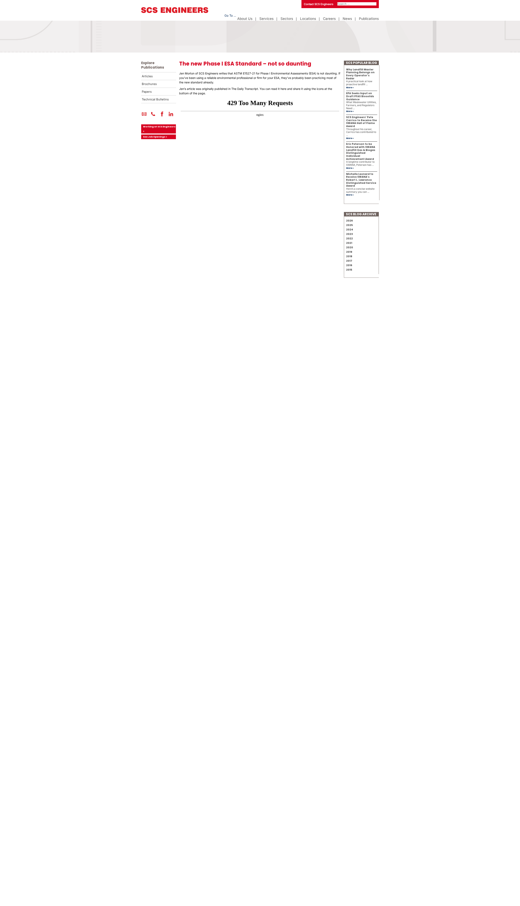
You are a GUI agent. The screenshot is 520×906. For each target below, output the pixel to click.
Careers (329, 18)
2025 (349, 225)
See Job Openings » (155, 136)
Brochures (149, 84)
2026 (349, 220)
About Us (244, 18)
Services (266, 18)
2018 (349, 256)
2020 (349, 247)
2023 (349, 234)
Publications (369, 18)
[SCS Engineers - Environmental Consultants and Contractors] (174, 12)
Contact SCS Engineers (318, 4)
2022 (349, 238)
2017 (349, 261)
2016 (349, 265)
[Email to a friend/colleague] (144, 115)
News (347, 18)
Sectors (287, 18)
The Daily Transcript (244, 88)
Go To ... (230, 15)
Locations (308, 18)
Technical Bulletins (155, 99)
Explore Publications (152, 65)
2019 (349, 252)
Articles (147, 76)
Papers (147, 92)
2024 (349, 229)
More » (350, 87)
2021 (349, 243)
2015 (349, 269)
